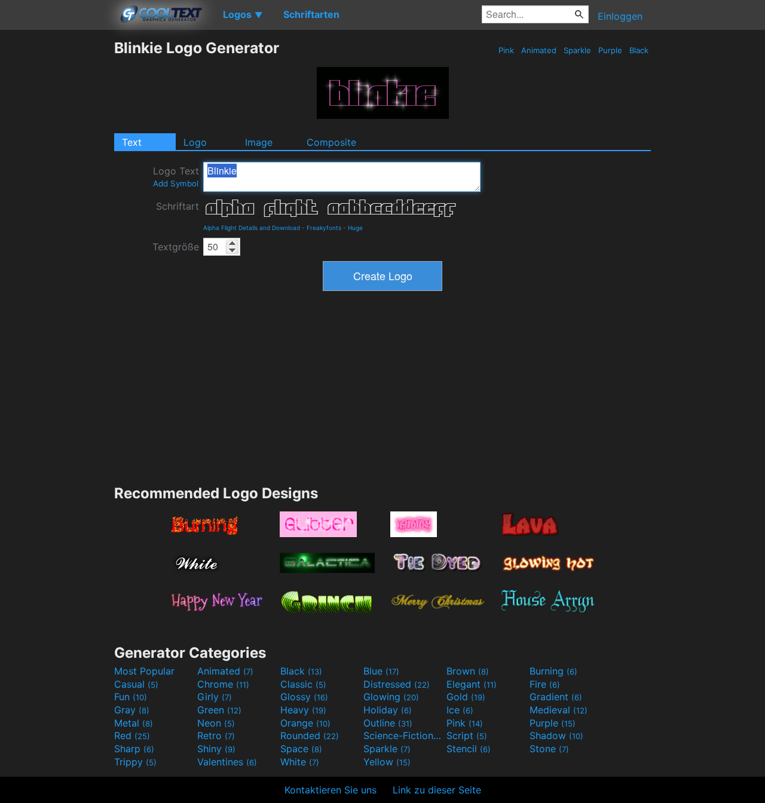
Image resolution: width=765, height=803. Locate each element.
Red (132, 735)
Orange (305, 723)
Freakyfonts (324, 227)
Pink (506, 50)
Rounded (309, 735)
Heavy (303, 710)
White (299, 762)
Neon (216, 723)
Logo (195, 142)
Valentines (227, 762)
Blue (381, 671)
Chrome (223, 684)
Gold (465, 697)
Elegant (471, 684)
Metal (133, 723)
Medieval (558, 710)
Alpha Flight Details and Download (251, 227)
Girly (214, 697)
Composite (331, 142)
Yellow (387, 762)
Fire (545, 684)
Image (259, 142)
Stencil (468, 749)
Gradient (556, 697)
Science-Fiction (403, 735)
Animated (539, 50)
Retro (216, 735)
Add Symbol (175, 183)
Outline (387, 723)
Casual (136, 684)
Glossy (304, 697)
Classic (303, 684)
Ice (459, 710)
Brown (467, 671)
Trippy (135, 762)
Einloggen (620, 16)
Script (466, 735)
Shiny (216, 749)
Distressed (396, 684)
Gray (131, 710)
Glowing (391, 697)
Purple (610, 50)
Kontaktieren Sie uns (330, 790)
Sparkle (577, 50)
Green (219, 710)
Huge (355, 227)
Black (639, 50)
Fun (130, 697)
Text (132, 142)
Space (301, 749)
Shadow (556, 735)
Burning (553, 671)
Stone (549, 749)
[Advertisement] (57, 218)
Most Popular (144, 671)
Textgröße (175, 247)
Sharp (134, 749)
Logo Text (176, 176)
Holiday (387, 710)
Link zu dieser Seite (437, 790)
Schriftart (177, 206)
